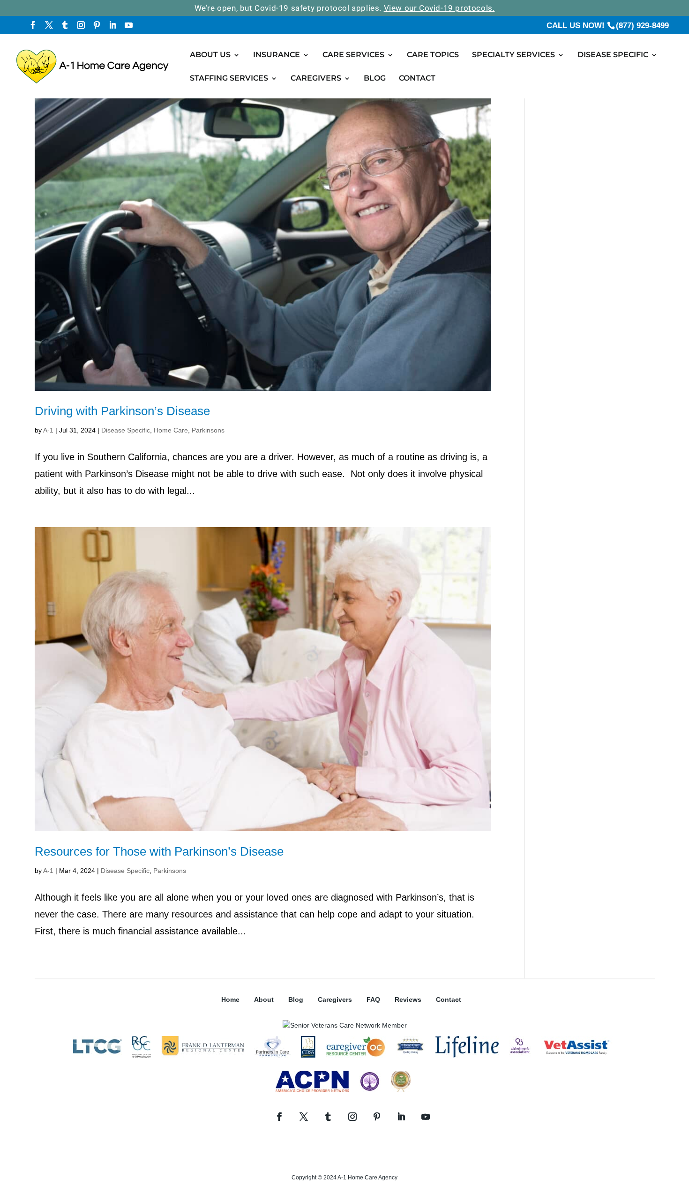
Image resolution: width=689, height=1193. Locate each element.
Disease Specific (612, 55)
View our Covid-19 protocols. (439, 8)
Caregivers (316, 78)
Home (230, 999)
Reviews (408, 999)
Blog (375, 78)
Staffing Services (229, 78)
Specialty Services (513, 55)
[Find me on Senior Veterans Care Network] (345, 1025)
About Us (210, 55)
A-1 (48, 430)
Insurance (276, 55)
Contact (417, 78)
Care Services (353, 55)
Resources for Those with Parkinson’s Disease (159, 851)
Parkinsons (208, 430)
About (264, 999)
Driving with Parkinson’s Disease (122, 411)
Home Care (171, 430)
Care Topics (433, 55)
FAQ (373, 999)
